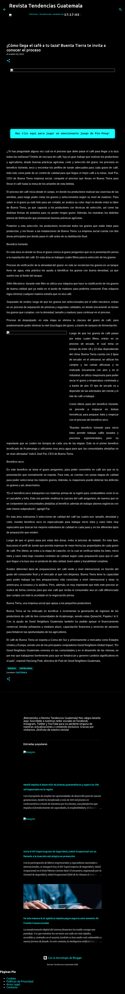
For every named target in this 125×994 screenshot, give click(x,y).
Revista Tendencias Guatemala (46, 6)
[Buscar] (87, 9)
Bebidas (12, 668)
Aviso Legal (13, 984)
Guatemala (21, 672)
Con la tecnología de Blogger (64, 957)
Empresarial (26, 668)
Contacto (12, 987)
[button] (8, 61)
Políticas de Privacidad (20, 981)
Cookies (11, 978)
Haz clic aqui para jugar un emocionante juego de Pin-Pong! (62, 133)
